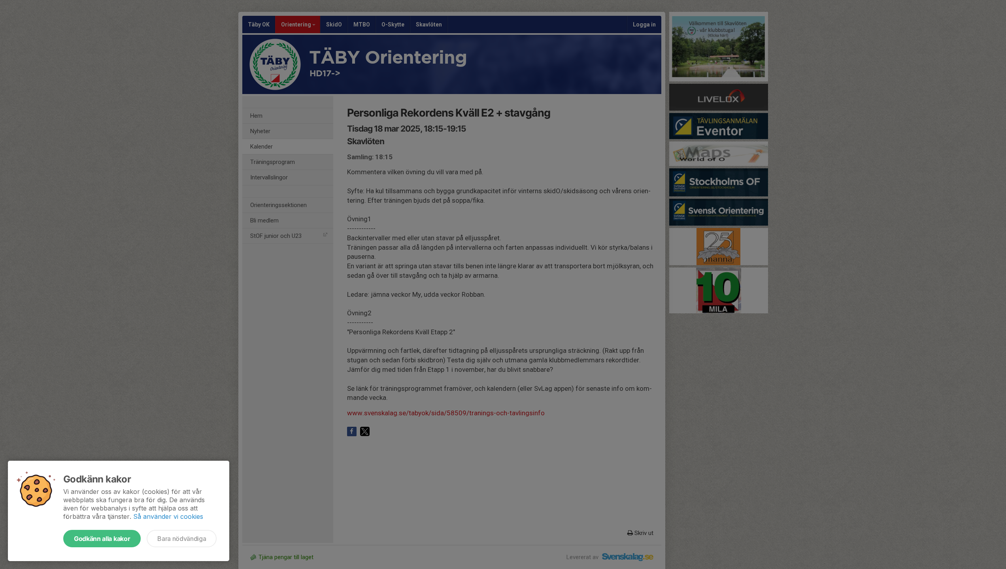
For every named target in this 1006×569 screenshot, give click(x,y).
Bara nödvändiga (181, 539)
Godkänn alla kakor (102, 539)
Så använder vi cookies (168, 516)
